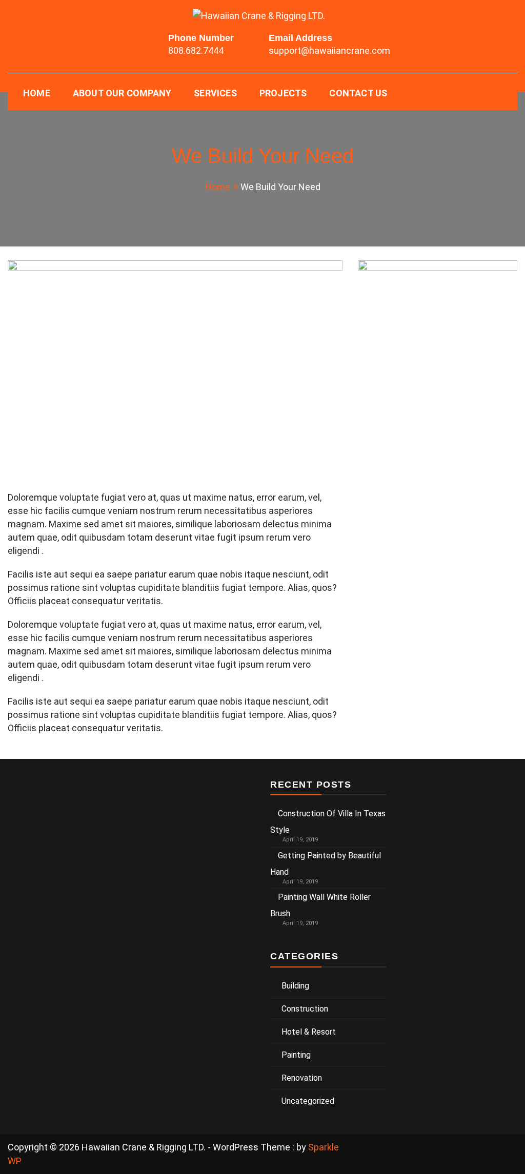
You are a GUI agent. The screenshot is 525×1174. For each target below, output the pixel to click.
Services (215, 93)
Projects (283, 93)
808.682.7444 (196, 50)
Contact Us (358, 93)
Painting (296, 1055)
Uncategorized (307, 1101)
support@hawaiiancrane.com (329, 50)
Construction (304, 1009)
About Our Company (122, 93)
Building (295, 986)
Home (36, 93)
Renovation (301, 1078)
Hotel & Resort (308, 1032)
